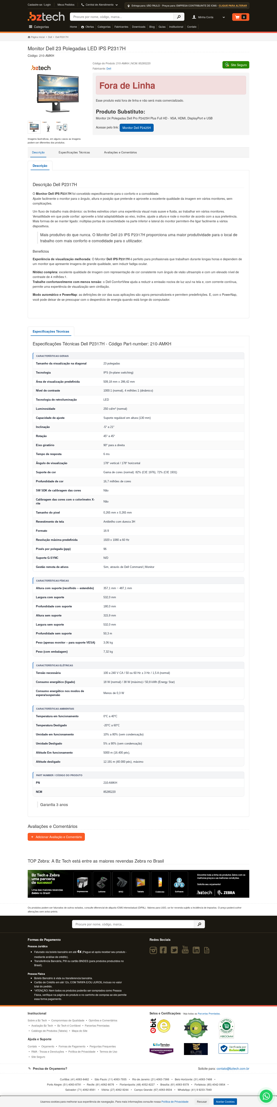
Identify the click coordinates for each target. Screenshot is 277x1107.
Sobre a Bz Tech (37, 1020)
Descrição (38, 152)
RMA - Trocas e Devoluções (47, 1051)
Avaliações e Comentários (120, 152)
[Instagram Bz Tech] (154, 952)
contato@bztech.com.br (233, 1068)
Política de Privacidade (81, 1051)
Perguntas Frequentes (103, 1046)
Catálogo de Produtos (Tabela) (49, 1030)
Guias (162, 26)
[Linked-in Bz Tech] (197, 952)
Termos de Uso (108, 1051)
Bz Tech (46, 16)
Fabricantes (121, 26)
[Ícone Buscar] (178, 17)
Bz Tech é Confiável (69, 1025)
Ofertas (89, 26)
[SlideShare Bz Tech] (208, 952)
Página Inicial (38, 37)
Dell (50, 37)
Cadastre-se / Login (39, 4)
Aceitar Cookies (225, 1101)
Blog (152, 26)
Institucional (176, 26)
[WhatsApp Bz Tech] (266, 1096)
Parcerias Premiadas (97, 1025)
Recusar (202, 1101)
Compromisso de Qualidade (67, 1020)
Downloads (138, 26)
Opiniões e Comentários (103, 1020)
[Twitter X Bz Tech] (175, 952)
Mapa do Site (79, 1030)
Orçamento (47, 1046)
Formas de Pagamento (72, 1046)
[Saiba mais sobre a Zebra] (138, 884)
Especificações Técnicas (74, 152)
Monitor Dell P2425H (136, 127)
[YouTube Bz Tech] (186, 952)
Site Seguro (38, 1056)
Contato (191, 26)
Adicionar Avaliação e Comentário (58, 837)
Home (73, 26)
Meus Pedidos (66, 4)
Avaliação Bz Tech (42, 1025)
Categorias (104, 26)
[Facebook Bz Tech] (164, 952)
